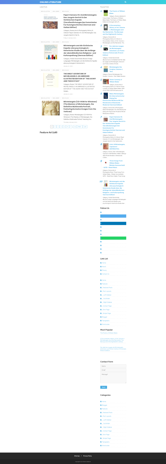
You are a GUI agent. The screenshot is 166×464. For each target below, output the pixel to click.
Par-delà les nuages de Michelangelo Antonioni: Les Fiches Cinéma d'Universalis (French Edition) (113, 50)
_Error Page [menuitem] (105, 309)
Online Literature (50, 2)
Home (104, 263)
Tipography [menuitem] (105, 320)
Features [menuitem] (105, 284)
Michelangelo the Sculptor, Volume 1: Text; (116, 69)
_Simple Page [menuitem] (106, 313)
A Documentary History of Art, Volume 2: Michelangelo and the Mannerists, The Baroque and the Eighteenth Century (114, 30)
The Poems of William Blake (108, 333)
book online (65, 11)
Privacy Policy (87, 456)
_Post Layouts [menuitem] (106, 291)
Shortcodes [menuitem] (105, 324)
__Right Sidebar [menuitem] (107, 302)
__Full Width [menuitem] (106, 298)
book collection (45, 11)
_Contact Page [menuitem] (107, 306)
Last (85, 126)
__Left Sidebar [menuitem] (106, 295)
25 (75, 126)
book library (56, 11)
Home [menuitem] (104, 280)
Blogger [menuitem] (104, 317)
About (104, 266)
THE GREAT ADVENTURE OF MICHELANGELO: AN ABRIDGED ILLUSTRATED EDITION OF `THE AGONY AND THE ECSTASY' (80, 77)
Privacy (104, 270)
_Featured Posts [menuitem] (107, 287)
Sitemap (77, 456)
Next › (79, 126)
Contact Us (105, 274)
